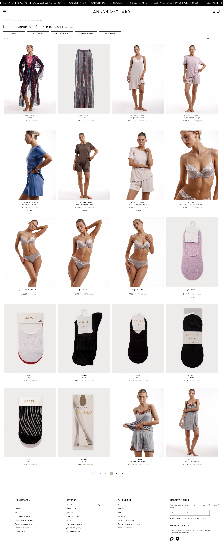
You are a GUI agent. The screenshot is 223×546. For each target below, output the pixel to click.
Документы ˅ (20, 532)
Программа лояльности (24, 516)
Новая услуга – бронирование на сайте (73, 3)
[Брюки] (84, 79)
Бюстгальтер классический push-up (192, 204)
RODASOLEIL (30, 116)
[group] (14, 33)
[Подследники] (192, 252)
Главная (5, 20)
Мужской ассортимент (75, 516)
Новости (121, 516)
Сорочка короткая (137, 118)
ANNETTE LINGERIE (138, 116)
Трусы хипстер (84, 291)
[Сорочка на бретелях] (192, 422)
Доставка (18, 509)
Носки (30, 377)
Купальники (71, 509)
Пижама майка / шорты (138, 461)
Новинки (69, 512)
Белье (68, 520)
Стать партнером (125, 528)
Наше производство (126, 520)
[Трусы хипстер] (84, 252)
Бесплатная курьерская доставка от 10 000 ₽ (24, 3)
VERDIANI (138, 460)
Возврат (18, 512)
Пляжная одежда (73, 532)
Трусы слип (138, 291)
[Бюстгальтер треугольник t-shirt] (30, 252)
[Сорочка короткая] (138, 79)
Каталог (13, 20)
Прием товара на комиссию (129, 524)
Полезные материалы (23, 524)
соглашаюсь (176, 518)
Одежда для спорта (74, 524)
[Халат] (30, 79)
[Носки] (30, 338)
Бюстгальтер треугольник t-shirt (30, 291)
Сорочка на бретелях (191, 461)
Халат (30, 118)
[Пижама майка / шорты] (138, 422)
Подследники (191, 291)
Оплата (18, 505)
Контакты (122, 512)
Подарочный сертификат (25, 520)
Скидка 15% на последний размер (116, 3)
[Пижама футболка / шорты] (192, 79)
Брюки (84, 118)
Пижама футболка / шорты (191, 118)
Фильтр (10, 39)
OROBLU (191, 289)
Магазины (122, 509)
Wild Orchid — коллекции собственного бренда (85, 505)
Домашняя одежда (74, 528)
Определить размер (23, 528)
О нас (120, 505)
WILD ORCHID (191, 202)
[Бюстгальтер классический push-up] (192, 165)
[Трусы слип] (138, 252)
